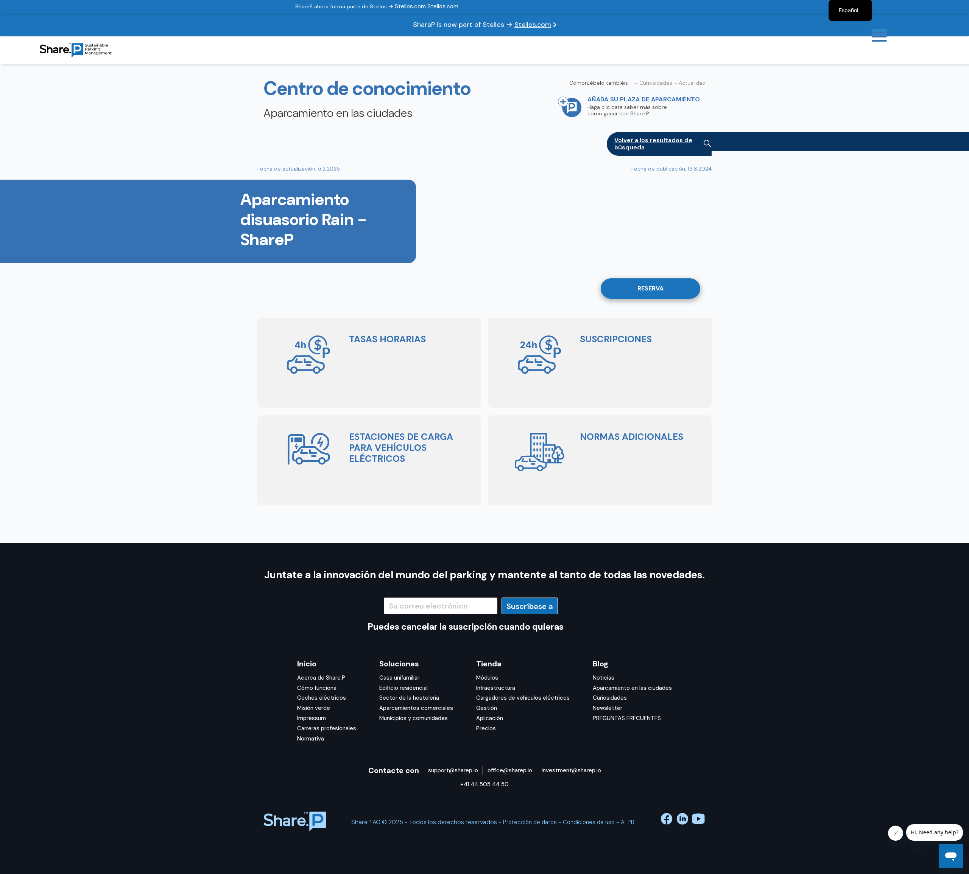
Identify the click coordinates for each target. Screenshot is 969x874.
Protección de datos (530, 822)
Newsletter (607, 708)
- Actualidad (690, 83)
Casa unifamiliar (399, 678)
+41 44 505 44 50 (484, 784)
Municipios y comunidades (413, 718)
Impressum (311, 718)
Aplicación (489, 718)
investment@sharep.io (571, 770)
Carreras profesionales (326, 728)
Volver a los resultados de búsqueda (653, 144)
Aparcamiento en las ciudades (632, 688)
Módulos (487, 678)
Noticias (603, 678)
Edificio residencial (403, 688)
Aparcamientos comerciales (416, 708)
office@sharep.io (510, 770)
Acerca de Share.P (321, 678)
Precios (486, 728)
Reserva (650, 288)
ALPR (627, 822)
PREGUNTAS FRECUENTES (627, 718)
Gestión (486, 708)
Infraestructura (495, 688)
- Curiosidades (653, 83)
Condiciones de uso (589, 822)
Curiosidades (610, 698)
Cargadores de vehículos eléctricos (523, 698)
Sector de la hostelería (409, 698)
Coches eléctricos (321, 698)
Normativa (310, 738)
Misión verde (313, 708)
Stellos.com (532, 24)
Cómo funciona (317, 688)
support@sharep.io (453, 770)
